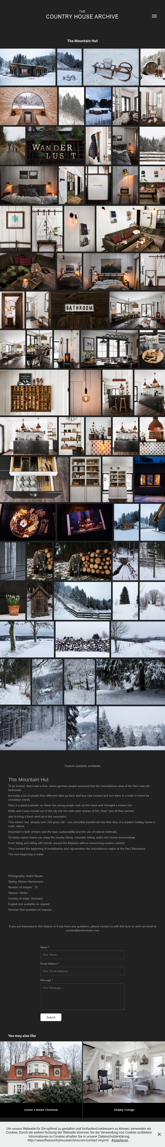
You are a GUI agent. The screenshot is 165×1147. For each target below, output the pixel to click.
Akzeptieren (119, 1140)
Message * (46, 980)
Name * (44, 947)
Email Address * (49, 963)
